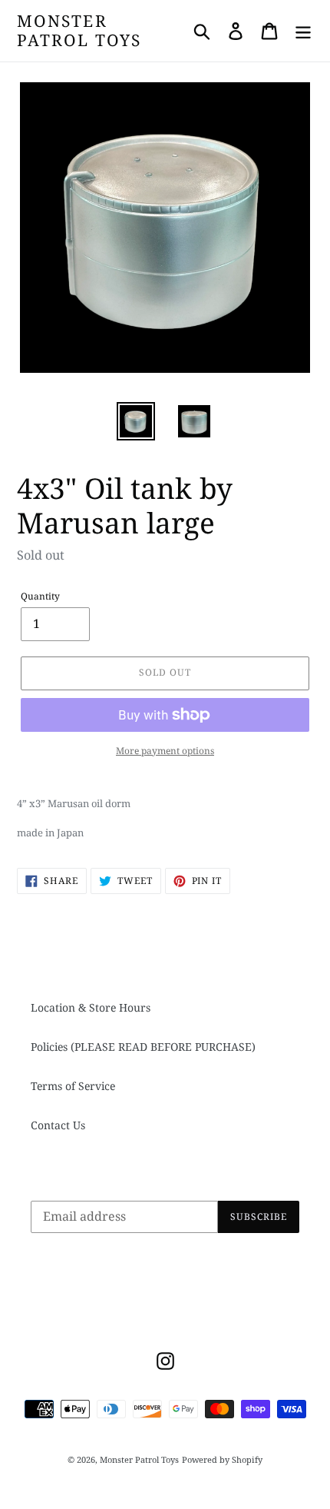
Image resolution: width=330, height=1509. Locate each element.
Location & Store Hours (90, 1007)
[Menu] (303, 31)
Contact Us (58, 1125)
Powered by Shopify (222, 1459)
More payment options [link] (165, 750)
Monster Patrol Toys (79, 31)
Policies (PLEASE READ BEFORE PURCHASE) (143, 1046)
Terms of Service (73, 1086)
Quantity (40, 596)
